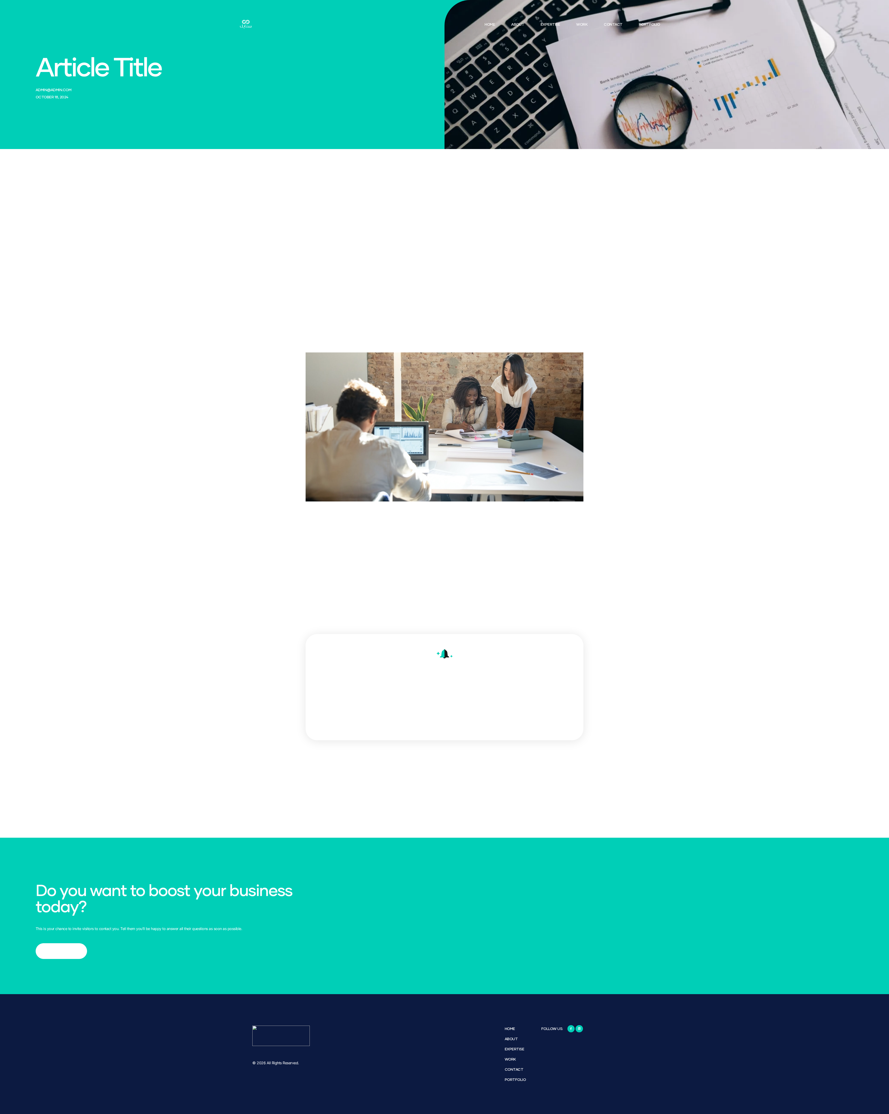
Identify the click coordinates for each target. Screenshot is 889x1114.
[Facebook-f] (571, 1028)
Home (490, 24)
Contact (613, 24)
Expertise (550, 24)
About (517, 24)
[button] (554, 228)
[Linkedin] (579, 1028)
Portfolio (649, 24)
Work (582, 24)
